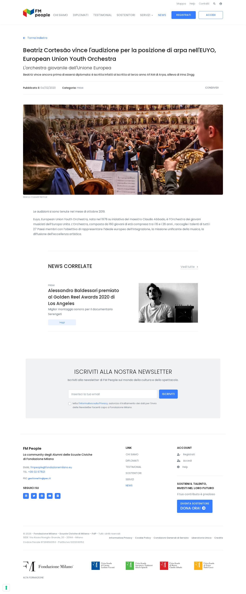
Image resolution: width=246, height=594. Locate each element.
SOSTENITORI (126, 15)
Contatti (204, 3)
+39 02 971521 (36, 472)
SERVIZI (145, 15)
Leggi (62, 322)
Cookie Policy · (144, 537)
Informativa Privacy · (121, 537)
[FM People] (36, 15)
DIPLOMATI (80, 15)
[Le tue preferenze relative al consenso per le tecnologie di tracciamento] (6, 587)
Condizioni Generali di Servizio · (172, 537)
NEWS (162, 15)
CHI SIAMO (60, 15)
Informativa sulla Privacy (93, 403)
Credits (218, 537)
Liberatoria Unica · (203, 537)
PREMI (80, 87)
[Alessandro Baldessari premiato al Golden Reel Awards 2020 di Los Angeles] (168, 303)
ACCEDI (211, 15)
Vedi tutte (188, 267)
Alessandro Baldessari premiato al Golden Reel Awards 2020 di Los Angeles (83, 297)
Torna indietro (37, 38)
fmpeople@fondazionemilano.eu (51, 467)
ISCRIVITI (168, 394)
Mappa (181, 3)
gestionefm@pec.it (39, 478)
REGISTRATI (183, 15)
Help (192, 3)
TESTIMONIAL (102, 15)
